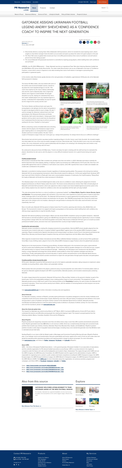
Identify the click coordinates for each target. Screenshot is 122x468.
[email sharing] (98, 42)
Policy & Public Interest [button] (68, 14)
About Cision (65, 459)
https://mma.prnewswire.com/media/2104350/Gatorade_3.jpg (45, 371)
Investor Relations (26, 2)
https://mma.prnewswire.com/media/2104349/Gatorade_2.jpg (45, 369)
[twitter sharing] (84, 42)
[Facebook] (16, 465)
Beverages (92, 406)
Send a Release (103, 2)
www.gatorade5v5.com (32, 290)
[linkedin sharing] (87, 42)
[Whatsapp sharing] (91, 42)
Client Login (93, 2)
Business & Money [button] (30, 14)
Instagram (52, 340)
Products (43, 8)
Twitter (46, 340)
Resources (17, 2)
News (34, 8)
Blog (88, 462)
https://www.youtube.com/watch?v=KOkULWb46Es (41, 366)
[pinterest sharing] (95, 42)
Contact (52, 8)
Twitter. (64, 361)
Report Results (42, 464)
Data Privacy (90, 466)
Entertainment (79, 406)
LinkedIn (67, 340)
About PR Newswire (67, 457)
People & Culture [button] (82, 14)
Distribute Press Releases (44, 462)
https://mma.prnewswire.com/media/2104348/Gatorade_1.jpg (44, 367)
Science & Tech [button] (42, 14)
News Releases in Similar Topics (84, 409)
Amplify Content (42, 466)
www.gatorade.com (49, 304)
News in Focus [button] (19, 14)
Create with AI (41, 461)
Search (104, 8)
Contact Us (17, 462)
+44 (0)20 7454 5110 (21, 457)
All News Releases (91, 457)
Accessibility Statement (68, 462)
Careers (64, 461)
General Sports (79, 395)
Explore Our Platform (43, 457)
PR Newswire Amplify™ (92, 459)
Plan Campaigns (42, 459)
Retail (90, 395)
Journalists (35, 2)
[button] (71, 91)
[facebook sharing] (80, 42)
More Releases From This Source (30, 406)
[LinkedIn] (14, 465)
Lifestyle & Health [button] (54, 14)
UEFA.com (43, 359)
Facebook (58, 340)
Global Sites (65, 465)
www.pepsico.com (29, 340)
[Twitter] (19, 465)
